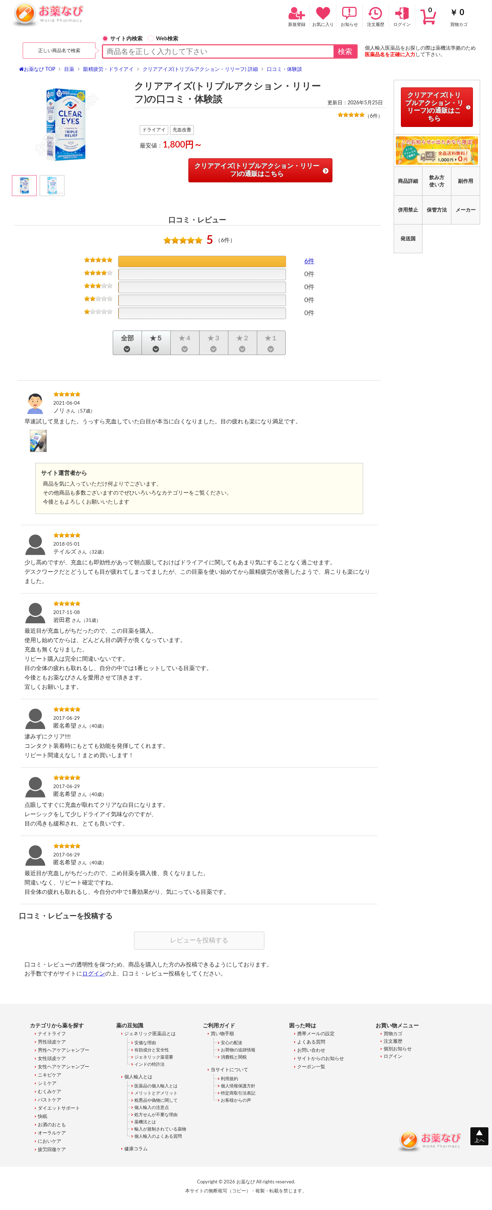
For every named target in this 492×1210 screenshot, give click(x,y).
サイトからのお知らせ (320, 1058)
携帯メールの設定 (316, 1034)
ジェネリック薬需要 (153, 1057)
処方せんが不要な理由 (156, 1115)
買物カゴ (448, 17)
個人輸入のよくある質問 (158, 1136)
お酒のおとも (52, 1125)
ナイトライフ (52, 1034)
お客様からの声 (236, 1100)
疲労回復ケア (52, 1149)
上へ (479, 1140)
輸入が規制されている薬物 (160, 1129)
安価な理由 (145, 1043)
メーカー (466, 210)
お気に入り (323, 24)
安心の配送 (231, 1043)
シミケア (47, 1083)
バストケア (49, 1100)
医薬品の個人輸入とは (156, 1086)
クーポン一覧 (311, 1067)
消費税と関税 (234, 1057)
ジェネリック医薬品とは (150, 1034)
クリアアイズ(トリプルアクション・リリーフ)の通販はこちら (256, 170)
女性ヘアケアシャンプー (63, 1067)
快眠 (42, 1116)
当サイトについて (229, 1070)
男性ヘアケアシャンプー (63, 1050)
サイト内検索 (126, 38)
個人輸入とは (138, 1077)
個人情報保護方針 (238, 1086)
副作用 (465, 181)
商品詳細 (408, 181)
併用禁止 (408, 210)
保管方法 (437, 210)
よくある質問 (311, 1042)
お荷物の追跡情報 (238, 1050)
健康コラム (136, 1149)
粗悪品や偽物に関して (156, 1100)
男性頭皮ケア (52, 1042)
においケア (49, 1141)
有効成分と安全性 (151, 1050)
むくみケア (49, 1092)
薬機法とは (145, 1122)
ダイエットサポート (59, 1108)
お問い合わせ (311, 1050)
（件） (374, 116)
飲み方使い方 (436, 181)
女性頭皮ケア (52, 1058)
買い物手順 (222, 1034)
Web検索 (167, 38)
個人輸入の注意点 (151, 1107)
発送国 (408, 238)
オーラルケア (52, 1133)
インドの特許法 (149, 1064)
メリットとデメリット (156, 1093)
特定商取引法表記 (238, 1093)
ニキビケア (49, 1075)
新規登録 (296, 24)
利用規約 (229, 1079)
